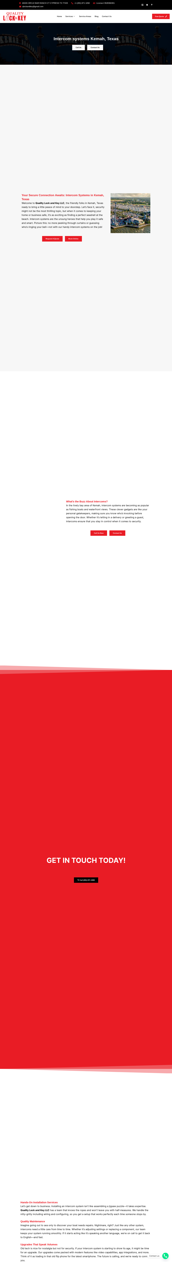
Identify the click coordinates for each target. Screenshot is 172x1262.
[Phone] (165, 1256)
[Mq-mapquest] (147, 5)
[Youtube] (128, 5)
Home (59, 16)
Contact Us (107, 16)
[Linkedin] (133, 5)
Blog (96, 16)
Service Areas (85, 16)
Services (69, 16)
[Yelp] (138, 5)
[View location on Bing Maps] (152, 5)
